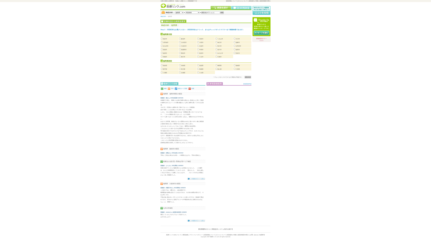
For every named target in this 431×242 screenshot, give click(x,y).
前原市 (201, 53)
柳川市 (183, 57)
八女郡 (201, 72)
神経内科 (163, 16)
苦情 (172, 88)
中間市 (201, 49)
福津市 (165, 53)
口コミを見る (241, 7)
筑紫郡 (201, 69)
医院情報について (231, 1)
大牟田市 (184, 42)
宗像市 (165, 57)
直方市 (220, 49)
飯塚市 (183, 39)
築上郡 (220, 69)
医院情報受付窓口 (265, 1)
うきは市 (220, 39)
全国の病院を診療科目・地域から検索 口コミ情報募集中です (179, 1)
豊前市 (183, 53)
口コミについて (243, 1)
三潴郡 (165, 72)
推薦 (165, 88)
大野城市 (165, 42)
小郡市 (201, 42)
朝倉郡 (165, 65)
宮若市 (238, 53)
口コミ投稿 (261, 10)
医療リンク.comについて (173, 235)
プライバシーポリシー (196, 235)
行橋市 (220, 57)
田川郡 (183, 69)
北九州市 (165, 46)
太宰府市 (238, 46)
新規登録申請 (247, 84)
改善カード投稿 (182, 88)
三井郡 (238, 69)
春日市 (220, 42)
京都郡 (183, 72)
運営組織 (185, 235)
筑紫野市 (184, 49)
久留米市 (184, 46)
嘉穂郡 (238, 65)
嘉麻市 (238, 42)
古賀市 (201, 46)
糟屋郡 (220, 65)
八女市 (201, 57)
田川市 (220, 46)
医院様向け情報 (253, 1)
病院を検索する (221, 7)
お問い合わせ (254, 235)
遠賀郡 (201, 65)
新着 (192, 88)
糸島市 (201, 39)
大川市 (238, 39)
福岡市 (238, 49)
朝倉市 (165, 39)
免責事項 (262, 235)
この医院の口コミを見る (197, 179)
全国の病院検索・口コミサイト (175, 4)
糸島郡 (183, 65)
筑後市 (165, 49)
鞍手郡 (165, 69)
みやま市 (220, 53)
